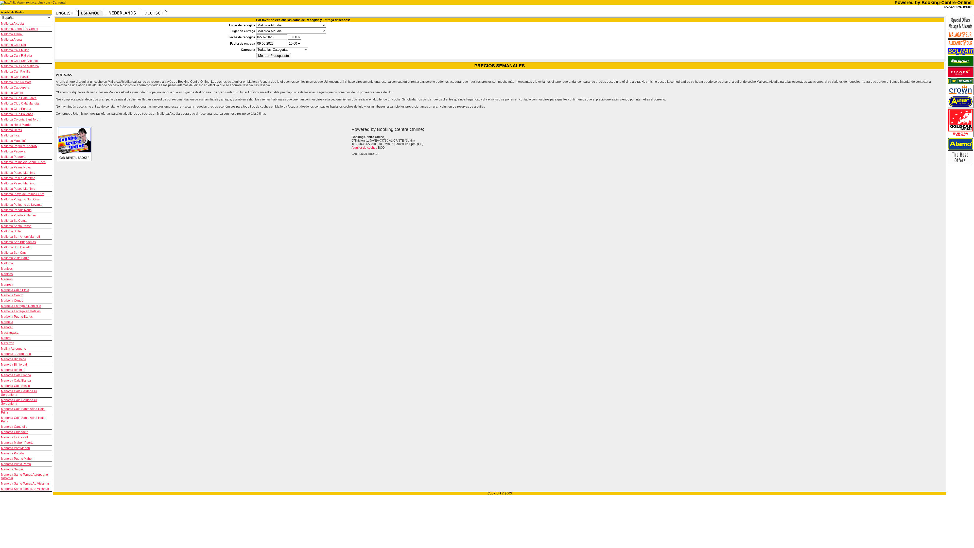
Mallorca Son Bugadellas (18, 242)
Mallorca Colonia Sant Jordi (20, 119)
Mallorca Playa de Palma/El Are (22, 194)
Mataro (6, 338)
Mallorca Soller (11, 231)
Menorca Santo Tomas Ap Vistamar (25, 483)
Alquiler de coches (364, 147)
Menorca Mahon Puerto (17, 442)
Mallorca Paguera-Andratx (19, 146)
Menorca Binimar (13, 370)
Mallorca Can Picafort (16, 82)
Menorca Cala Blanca (16, 375)
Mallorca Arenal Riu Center (19, 29)
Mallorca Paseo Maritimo (18, 173)
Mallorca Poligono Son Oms (20, 199)
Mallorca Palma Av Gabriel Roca (23, 162)
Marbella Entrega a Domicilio (21, 306)
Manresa (7, 284)
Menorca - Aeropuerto (16, 354)
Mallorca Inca (10, 135)
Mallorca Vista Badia (15, 258)
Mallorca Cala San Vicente (19, 61)
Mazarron (7, 343)
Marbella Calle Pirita (15, 290)
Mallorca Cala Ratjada (16, 55)
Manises (7, 268)
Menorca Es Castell (14, 437)
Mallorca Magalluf (13, 141)
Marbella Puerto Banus (17, 316)
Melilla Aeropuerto (13, 348)
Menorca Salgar (12, 469)
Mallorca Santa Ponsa (16, 226)
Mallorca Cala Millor (15, 50)
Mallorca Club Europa (16, 109)
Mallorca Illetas (11, 130)
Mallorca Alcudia (12, 23)
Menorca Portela (12, 453)
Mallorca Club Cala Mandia (20, 103)
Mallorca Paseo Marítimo (18, 189)
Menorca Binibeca (13, 359)
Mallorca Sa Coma (14, 220)
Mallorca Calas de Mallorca (20, 66)
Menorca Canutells (14, 427)
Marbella (7, 322)
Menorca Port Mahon (15, 448)
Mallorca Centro (12, 93)
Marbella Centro (12, 295)
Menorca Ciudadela (14, 432)
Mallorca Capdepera (15, 87)
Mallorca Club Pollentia (17, 114)
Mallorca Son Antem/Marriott (20, 236)
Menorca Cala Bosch (15, 386)
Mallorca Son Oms (13, 252)
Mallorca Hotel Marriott (16, 125)
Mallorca (7, 263)
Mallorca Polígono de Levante (21, 205)
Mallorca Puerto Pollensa (18, 215)
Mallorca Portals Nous (16, 210)
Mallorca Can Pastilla (15, 71)
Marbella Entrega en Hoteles (21, 311)
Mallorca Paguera (13, 151)
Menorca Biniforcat (14, 364)
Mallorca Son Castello (16, 247)
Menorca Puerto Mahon (17, 458)
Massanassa (10, 332)
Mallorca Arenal (12, 34)
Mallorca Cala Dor (13, 45)
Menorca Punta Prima (16, 464)
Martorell (7, 327)
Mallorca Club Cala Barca (19, 98)
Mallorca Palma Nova (16, 167)
